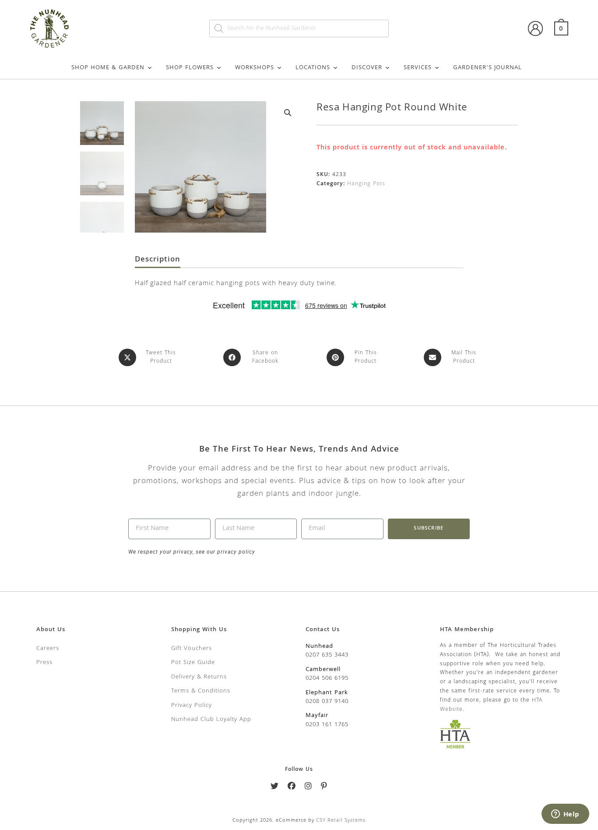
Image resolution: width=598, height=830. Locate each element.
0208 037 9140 (327, 701)
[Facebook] (292, 787)
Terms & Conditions (200, 691)
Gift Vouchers (191, 648)
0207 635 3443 (327, 655)
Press (44, 663)
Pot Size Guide (193, 663)
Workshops (254, 68)
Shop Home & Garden (107, 68)
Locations (312, 68)
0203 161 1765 (327, 725)
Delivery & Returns (199, 677)
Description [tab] (157, 260)
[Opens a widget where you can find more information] (565, 815)
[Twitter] (275, 787)
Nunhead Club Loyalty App (211, 719)
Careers (47, 648)
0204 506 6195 (327, 678)
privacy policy (235, 552)
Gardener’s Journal (487, 68)
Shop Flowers (190, 68)
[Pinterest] (324, 787)
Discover (367, 68)
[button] (288, 113)
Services (418, 68)
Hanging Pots (366, 184)
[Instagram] (308, 787)
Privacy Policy (191, 705)
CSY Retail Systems (341, 820)
